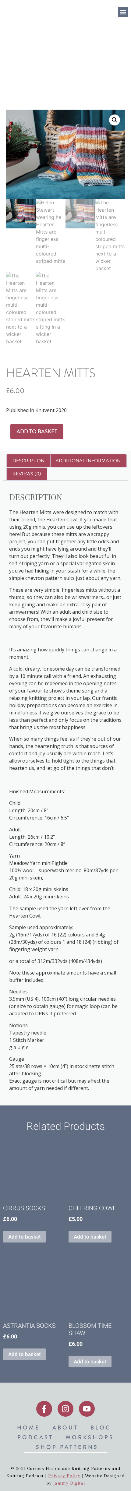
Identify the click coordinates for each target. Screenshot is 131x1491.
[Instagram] (65, 1409)
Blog (100, 1428)
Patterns (43, 66)
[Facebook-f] (44, 1409)
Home (9, 66)
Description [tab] (28, 460)
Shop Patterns (67, 1447)
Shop (24, 66)
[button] (123, 12)
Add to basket (36, 431)
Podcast (35, 1437)
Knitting (64, 66)
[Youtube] (87, 1409)
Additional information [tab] (88, 460)
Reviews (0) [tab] (26, 474)
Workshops (90, 1437)
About (65, 1428)
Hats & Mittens (91, 66)
